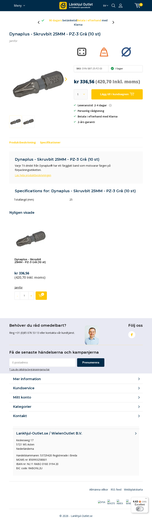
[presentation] (40, 22)
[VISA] (101, 502)
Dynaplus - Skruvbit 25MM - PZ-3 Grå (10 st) (30, 261)
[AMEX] (120, 502)
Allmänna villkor (98, 489)
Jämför (13, 41)
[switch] (139, 509)
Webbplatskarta (133, 489)
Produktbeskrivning (22, 142)
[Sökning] (113, 5)
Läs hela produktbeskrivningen (33, 175)
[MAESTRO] (129, 502)
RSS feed (116, 489)
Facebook (131, 334)
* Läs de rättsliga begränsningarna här (29, 369)
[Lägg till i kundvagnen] (41, 295)
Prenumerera (90, 362)
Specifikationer (50, 142)
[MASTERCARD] (111, 502)
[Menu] (146, 499)
